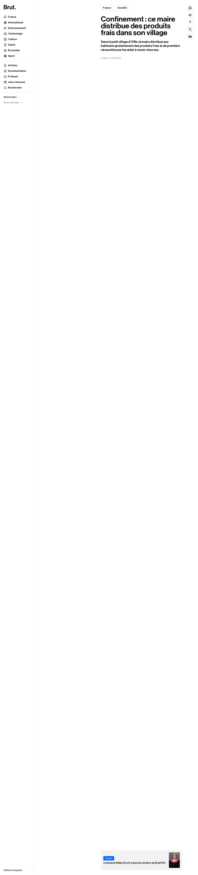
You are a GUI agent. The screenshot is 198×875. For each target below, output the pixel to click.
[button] (17, 870)
